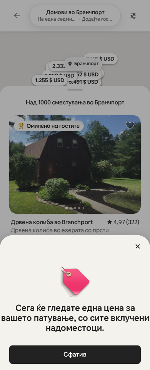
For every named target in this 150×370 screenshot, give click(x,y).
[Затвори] (138, 246)
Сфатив (75, 354)
